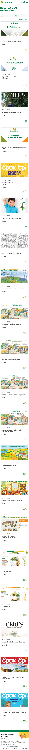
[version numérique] (1, 16)
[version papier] (16, 16)
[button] (21, 2)
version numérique (8, 16)
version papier (21, 16)
